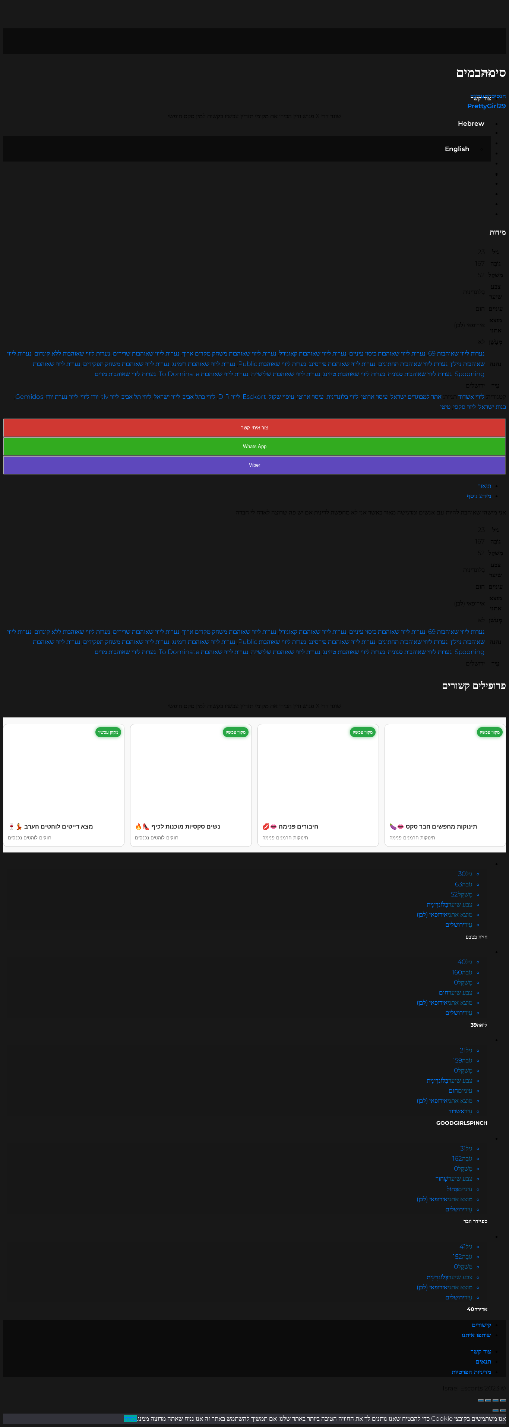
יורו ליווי (89, 396)
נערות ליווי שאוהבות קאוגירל (313, 353)
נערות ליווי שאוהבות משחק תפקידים (126, 363)
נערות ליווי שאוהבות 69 (456, 353)
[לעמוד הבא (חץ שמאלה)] (496, 1410)
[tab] (247, 486)
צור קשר (481, 1351)
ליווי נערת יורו (62, 396)
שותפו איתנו (476, 1335)
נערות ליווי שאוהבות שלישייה (285, 374)
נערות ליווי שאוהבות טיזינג (354, 374)
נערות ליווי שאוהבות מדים (125, 374)
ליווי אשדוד (471, 396)
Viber (254, 465)
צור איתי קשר (254, 428)
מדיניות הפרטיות (471, 1372)
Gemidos (29, 396)
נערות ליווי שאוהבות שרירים (146, 353)
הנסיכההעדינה (488, 96)
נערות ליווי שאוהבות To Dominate (204, 374)
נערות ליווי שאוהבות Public (272, 363)
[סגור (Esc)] (503, 1400)
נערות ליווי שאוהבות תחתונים (413, 363)
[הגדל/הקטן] (481, 1400)
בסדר (130, 1418)
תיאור (484, 485)
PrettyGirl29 (486, 106)
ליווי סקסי (464, 406)
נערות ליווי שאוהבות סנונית (420, 374)
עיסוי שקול (281, 396)
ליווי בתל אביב (199, 396)
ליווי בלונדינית (342, 396)
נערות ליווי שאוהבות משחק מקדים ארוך (229, 353)
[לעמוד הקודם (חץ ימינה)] (503, 1410)
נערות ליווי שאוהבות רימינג (203, 363)
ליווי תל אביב (136, 396)
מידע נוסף (479, 496)
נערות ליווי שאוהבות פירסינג (342, 363)
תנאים (483, 1361)
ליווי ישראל (167, 396)
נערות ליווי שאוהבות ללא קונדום (72, 353)
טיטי (445, 406)
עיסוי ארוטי (374, 396)
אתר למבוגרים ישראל (416, 396)
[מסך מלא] (488, 1400)
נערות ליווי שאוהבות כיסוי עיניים (387, 353)
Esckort (254, 396)
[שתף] (496, 1400)
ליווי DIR (229, 396)
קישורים (481, 1325)
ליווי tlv (110, 396)
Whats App (254, 446)
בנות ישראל (492, 406)
